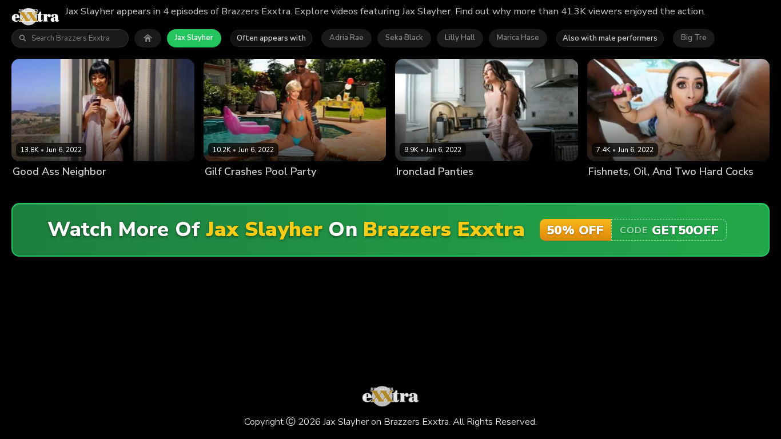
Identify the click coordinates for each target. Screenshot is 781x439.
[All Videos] (147, 38)
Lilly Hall (460, 38)
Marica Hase (518, 38)
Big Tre (694, 38)
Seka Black (404, 38)
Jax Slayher (194, 38)
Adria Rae (346, 38)
